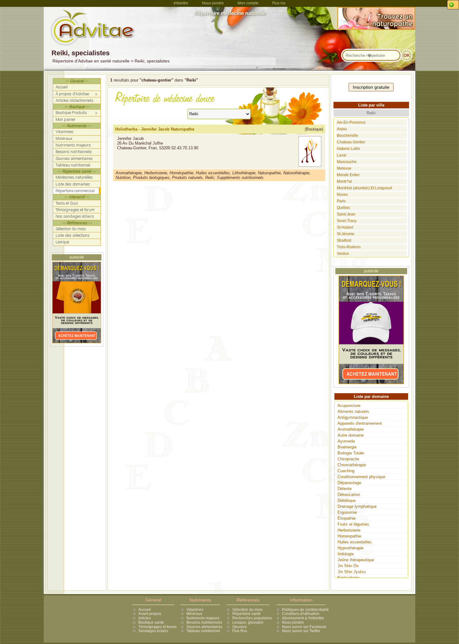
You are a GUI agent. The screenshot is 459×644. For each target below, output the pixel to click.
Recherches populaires (252, 618)
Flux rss (278, 3)
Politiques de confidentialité (305, 609)
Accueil (144, 609)
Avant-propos (149, 614)
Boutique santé (151, 622)
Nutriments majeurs (203, 618)
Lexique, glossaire (248, 622)
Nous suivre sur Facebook (304, 627)
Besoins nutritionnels (204, 622)
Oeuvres (239, 627)
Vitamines (194, 609)
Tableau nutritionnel (203, 631)
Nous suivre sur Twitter (301, 631)
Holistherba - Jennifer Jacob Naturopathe (154, 129)
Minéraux (194, 614)
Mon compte (248, 3)
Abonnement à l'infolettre (303, 618)
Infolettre (181, 3)
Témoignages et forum (157, 627)
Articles (144, 618)
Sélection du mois (247, 609)
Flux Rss (239, 631)
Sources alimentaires (204, 627)
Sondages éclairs (153, 631)
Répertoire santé (246, 614)
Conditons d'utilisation (300, 614)
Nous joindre (213, 3)
